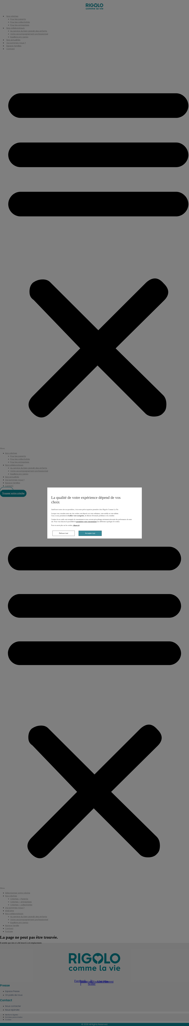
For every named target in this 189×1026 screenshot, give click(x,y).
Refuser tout (63, 533)
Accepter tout (90, 533)
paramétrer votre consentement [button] (86, 522)
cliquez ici (76, 525)
